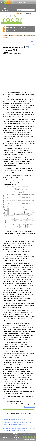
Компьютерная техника (17, 419)
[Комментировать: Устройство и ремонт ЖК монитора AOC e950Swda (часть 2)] (28, 47)
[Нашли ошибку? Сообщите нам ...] (32, 41)
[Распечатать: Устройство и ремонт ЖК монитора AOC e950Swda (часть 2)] (34, 41)
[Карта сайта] (5, 1)
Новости (4, 6)
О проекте (5, 8)
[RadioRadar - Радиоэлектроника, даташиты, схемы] (11, 18)
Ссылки (15, 435)
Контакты (5, 10)
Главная (5, 35)
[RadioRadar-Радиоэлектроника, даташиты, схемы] (2, 1)
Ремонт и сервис (29, 407)
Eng (3, 439)
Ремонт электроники (16, 35)
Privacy (15, 439)
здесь (5, 398)
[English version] (9, 1)
